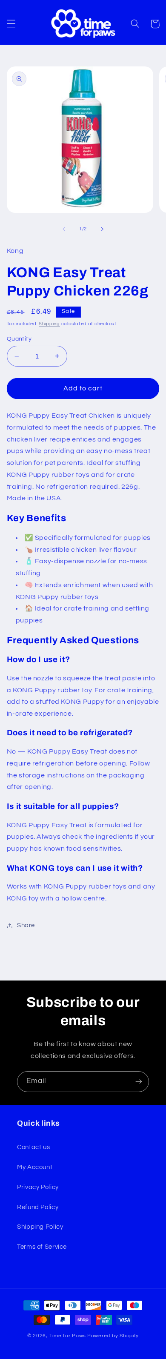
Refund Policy (37, 1207)
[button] (11, 24)
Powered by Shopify (113, 1335)
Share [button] (26, 925)
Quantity (19, 339)
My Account (34, 1167)
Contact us (33, 1147)
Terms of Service (42, 1247)
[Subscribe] (139, 1081)
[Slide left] (63, 229)
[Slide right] (102, 229)
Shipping (49, 323)
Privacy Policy (38, 1187)
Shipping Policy (40, 1227)
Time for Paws (67, 1335)
